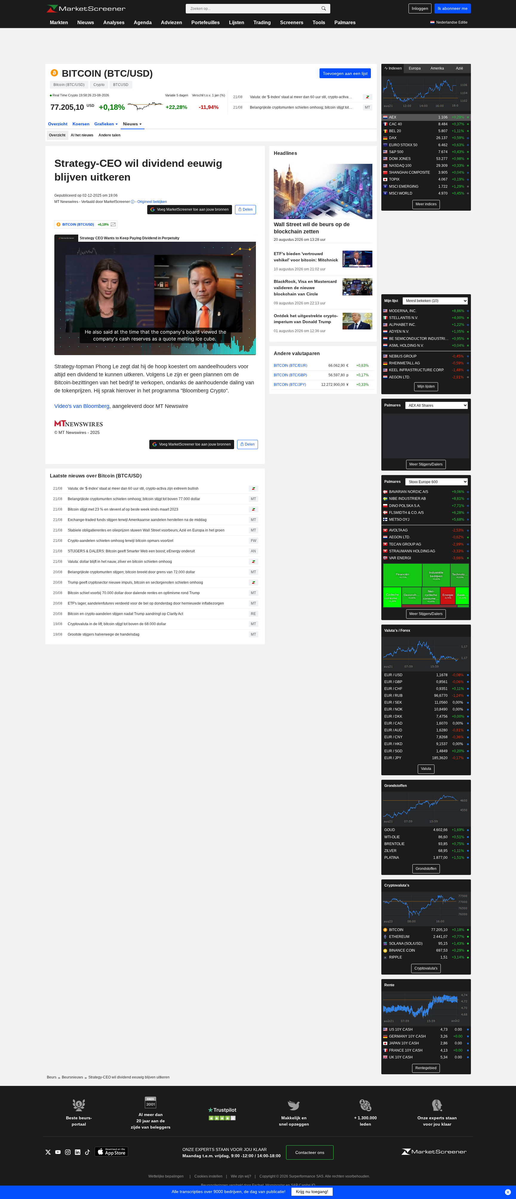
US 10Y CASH (401, 1029)
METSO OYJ (399, 519)
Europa (415, 68)
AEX (392, 117)
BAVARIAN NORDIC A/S (408, 492)
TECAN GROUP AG (405, 544)
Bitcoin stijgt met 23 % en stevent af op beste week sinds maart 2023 (123, 509)
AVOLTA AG (398, 530)
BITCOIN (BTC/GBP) (290, 375)
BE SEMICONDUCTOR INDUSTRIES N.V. (419, 339)
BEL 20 (395, 131)
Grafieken (104, 123)
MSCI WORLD (400, 193)
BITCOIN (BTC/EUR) (290, 365)
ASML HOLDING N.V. (406, 345)
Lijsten (236, 22)
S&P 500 (396, 152)
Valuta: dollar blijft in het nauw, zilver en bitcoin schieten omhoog (120, 562)
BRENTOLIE (394, 844)
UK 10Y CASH (401, 1057)
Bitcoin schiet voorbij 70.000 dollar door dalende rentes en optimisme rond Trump (134, 593)
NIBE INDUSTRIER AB (407, 499)
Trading (262, 22)
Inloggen (420, 8)
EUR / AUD (393, 730)
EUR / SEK (393, 702)
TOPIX (394, 179)
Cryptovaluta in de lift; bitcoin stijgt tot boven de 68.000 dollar (117, 624)
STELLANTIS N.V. (403, 318)
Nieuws (85, 22)
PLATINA (391, 858)
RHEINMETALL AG (404, 363)
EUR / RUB (393, 695)
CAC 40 (395, 124)
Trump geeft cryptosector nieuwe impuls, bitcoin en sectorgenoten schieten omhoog (135, 582)
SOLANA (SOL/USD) (406, 943)
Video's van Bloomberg (81, 406)
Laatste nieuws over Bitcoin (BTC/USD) (96, 475)
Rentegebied (426, 1068)
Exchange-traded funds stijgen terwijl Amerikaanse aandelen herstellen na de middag (137, 520)
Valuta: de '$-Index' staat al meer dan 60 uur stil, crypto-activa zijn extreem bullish (301, 97)
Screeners (291, 22)
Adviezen (171, 22)
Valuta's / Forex (397, 630)
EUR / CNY (393, 737)
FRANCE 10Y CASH (406, 1050)
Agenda (143, 22)
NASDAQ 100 (400, 166)
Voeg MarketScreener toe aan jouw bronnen (192, 209)
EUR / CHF (393, 689)
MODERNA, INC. (403, 311)
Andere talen (109, 135)
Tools (319, 22)
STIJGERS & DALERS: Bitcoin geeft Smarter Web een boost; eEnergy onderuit (131, 551)
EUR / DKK (393, 716)
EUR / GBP (393, 682)
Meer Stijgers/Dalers (426, 464)
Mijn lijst (391, 301)
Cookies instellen (208, 1176)
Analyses (114, 22)
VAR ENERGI (400, 558)
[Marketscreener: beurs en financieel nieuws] (85, 8)
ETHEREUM (399, 937)
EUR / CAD (393, 723)
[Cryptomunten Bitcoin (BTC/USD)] (112, 224)
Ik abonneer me (453, 8)
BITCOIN (396, 930)
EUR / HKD (393, 744)
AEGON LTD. (399, 377)
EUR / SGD (393, 751)
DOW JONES (400, 159)
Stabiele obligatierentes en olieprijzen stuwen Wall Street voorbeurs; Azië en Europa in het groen (146, 530)
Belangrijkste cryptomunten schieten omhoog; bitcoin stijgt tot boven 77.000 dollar (301, 107)
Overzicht (57, 123)
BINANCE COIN (402, 950)
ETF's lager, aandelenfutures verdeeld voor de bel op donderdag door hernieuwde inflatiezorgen (146, 603)
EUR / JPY (392, 758)
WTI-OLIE (392, 837)
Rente (389, 985)
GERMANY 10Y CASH (407, 1036)
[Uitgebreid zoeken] (323, 8)
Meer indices (426, 204)
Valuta (426, 769)
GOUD (389, 830)
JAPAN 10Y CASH (404, 1043)
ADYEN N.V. (399, 331)
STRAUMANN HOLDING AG (412, 551)
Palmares (345, 22)
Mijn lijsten (426, 386)
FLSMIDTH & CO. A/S (406, 513)
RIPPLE (395, 957)
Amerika (437, 68)
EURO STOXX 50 (403, 145)
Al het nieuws (82, 135)
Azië (459, 68)
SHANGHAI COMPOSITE (409, 172)
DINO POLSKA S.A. (404, 506)
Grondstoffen (395, 786)
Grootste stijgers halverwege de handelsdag (103, 634)
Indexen (395, 68)
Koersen (81, 123)
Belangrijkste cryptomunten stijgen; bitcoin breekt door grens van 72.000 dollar (131, 572)
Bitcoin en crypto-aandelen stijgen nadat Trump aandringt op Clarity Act (125, 614)
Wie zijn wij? (241, 1176)
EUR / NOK (393, 709)
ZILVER (390, 851)
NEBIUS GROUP (403, 356)
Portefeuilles (205, 22)
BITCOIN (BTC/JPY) (290, 385)
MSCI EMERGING (403, 186)
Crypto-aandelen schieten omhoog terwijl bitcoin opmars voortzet (120, 541)
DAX (393, 138)
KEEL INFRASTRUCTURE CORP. (416, 370)
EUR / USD (393, 675)
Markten (59, 22)
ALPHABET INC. (402, 325)
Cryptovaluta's (396, 885)
